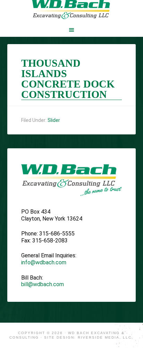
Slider (54, 120)
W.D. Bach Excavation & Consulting (71, 10)
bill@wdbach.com (42, 284)
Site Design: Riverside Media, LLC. (88, 337)
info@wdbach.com (43, 262)
